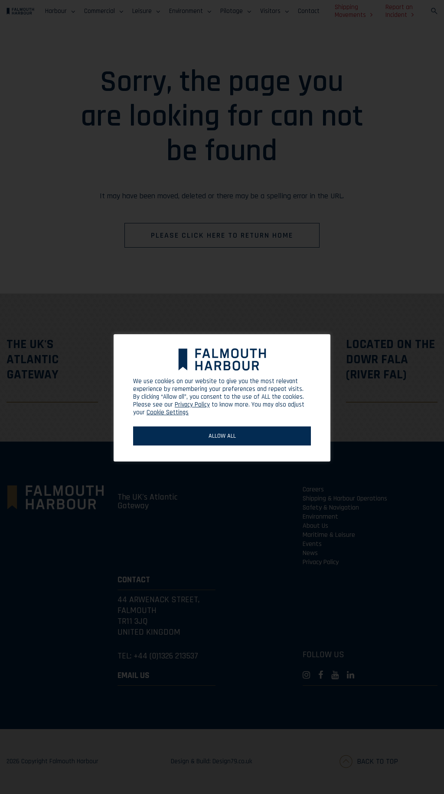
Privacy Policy (192, 405)
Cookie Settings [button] (168, 412)
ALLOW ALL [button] (222, 436)
